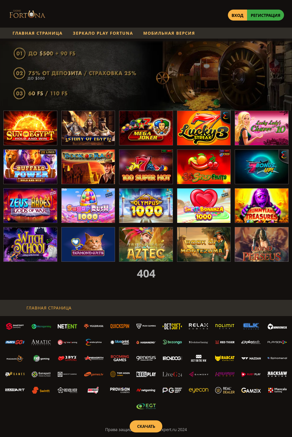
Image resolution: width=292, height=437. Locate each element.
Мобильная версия (169, 33)
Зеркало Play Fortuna (103, 33)
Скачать (146, 426)
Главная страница (38, 33)
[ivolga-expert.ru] (27, 15)
